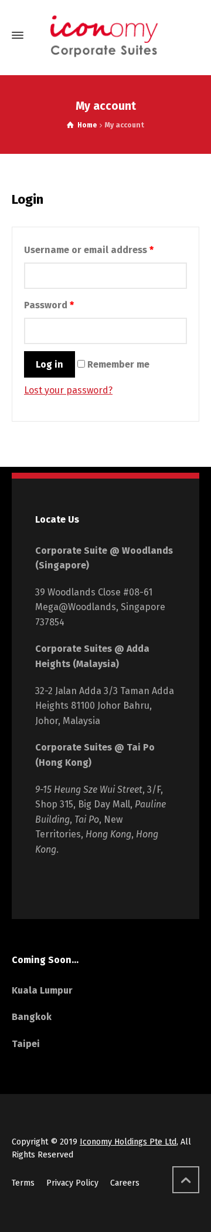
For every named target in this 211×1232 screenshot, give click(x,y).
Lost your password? (68, 390)
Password (49, 305)
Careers (124, 1183)
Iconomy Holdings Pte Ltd (128, 1142)
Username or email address (89, 249)
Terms (23, 1183)
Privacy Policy (72, 1183)
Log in (49, 364)
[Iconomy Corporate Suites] (105, 35)
